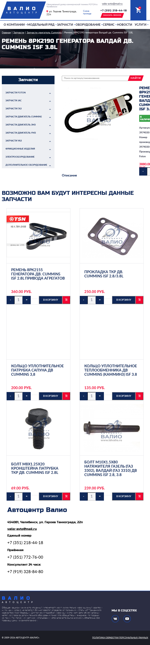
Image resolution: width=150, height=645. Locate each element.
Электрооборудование (20, 157)
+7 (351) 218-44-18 (113, 10)
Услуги (140, 24)
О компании (14, 24)
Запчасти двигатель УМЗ (20, 133)
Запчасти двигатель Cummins (44, 32)
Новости (124, 24)
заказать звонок (112, 15)
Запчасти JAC (13, 100)
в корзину (50, 300)
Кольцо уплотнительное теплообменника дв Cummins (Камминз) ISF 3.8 (110, 370)
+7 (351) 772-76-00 (25, 557)
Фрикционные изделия (20, 149)
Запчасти (65, 24)
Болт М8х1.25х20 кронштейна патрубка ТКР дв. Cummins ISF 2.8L (34, 468)
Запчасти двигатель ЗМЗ (20, 125)
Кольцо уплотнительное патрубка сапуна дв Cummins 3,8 (37, 370)
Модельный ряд (41, 24)
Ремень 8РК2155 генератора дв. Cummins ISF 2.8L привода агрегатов (38, 274)
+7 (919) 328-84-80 (25, 572)
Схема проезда (87, 12)
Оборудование (88, 24)
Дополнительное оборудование (26, 165)
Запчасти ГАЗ (13, 109)
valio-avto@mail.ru (112, 4)
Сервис (109, 24)
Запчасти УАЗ (13, 141)
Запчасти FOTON (15, 93)
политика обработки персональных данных (120, 638)
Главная (6, 32)
